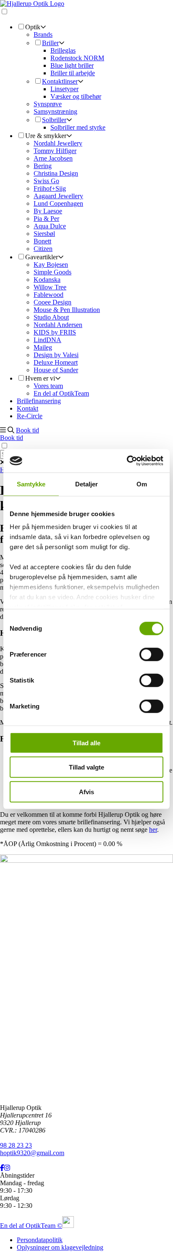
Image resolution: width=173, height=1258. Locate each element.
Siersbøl (44, 233)
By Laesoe (48, 211)
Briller (50, 42)
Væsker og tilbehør (75, 96)
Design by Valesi (56, 354)
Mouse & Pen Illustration (67, 309)
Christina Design (56, 173)
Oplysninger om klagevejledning (60, 1247)
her (153, 829)
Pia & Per (46, 218)
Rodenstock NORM (77, 57)
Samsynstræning (55, 111)
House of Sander (56, 369)
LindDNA (47, 339)
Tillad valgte (86, 767)
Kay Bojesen (51, 264)
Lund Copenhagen (58, 203)
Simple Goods (52, 272)
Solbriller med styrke (77, 127)
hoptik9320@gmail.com (32, 1152)
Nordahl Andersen (58, 324)
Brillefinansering (39, 400)
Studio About (51, 317)
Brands (43, 34)
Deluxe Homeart (56, 362)
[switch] (151, 654)
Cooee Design (52, 302)
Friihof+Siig (50, 188)
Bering (43, 165)
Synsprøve (48, 103)
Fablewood (48, 294)
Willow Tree (50, 287)
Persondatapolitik (40, 1239)
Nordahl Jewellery (58, 143)
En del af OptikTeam (61, 393)
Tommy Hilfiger (55, 150)
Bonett (42, 241)
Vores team (48, 385)
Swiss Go (46, 180)
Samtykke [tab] (31, 483)
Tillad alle (86, 742)
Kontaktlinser (60, 81)
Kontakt (27, 408)
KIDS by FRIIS (55, 332)
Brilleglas (63, 50)
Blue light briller (72, 65)
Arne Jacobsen (53, 158)
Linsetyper (64, 88)
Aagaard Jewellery (58, 195)
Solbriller (54, 119)
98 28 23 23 (16, 1145)
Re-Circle (29, 415)
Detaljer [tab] (86, 483)
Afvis (86, 791)
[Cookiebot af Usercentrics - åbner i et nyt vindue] (126, 460)
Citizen (43, 248)
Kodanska (47, 279)
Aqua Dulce (50, 226)
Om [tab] (141, 483)
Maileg (43, 347)
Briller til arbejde (72, 73)
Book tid (27, 430)
